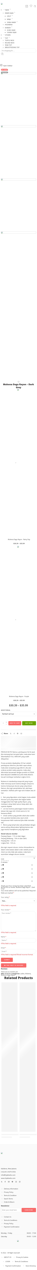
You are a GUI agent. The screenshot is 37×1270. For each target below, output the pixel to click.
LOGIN (7, 1261)
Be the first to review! (13, 965)
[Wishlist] (31, 6)
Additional (5, 710)
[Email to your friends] (21, 733)
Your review (5, 910)
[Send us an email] (9, 1182)
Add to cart (15, 723)
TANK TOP (8, 45)
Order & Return (9, 1202)
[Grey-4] (18, 151)
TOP (6, 38)
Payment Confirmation (11, 1227)
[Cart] (26, 6)
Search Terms (8, 1199)
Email (3, 948)
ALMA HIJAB (11, 30)
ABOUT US (7, 1257)
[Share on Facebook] (14, 733)
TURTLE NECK (9, 40)
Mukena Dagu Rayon (8, 975)
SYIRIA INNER (11, 22)
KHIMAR (8, 28)
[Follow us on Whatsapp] (20, 1182)
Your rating (5, 897)
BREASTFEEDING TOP (12, 47)
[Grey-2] (18, 306)
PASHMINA (9, 25)
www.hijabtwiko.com (8, 1178)
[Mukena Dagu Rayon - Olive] (9, 1057)
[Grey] (18, 98)
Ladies (22, 974)
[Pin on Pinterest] (17, 733)
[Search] (35, 6)
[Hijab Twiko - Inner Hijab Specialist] (6, 4)
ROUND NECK (9, 43)
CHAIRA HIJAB (11, 32)
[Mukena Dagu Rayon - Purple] (16, 620)
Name (3, 937)
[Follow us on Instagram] (16, 1182)
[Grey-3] (18, 204)
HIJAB (7, 10)
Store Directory (31, 1266)
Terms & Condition (10, 1195)
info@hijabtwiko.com (8, 1175)
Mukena (28, 974)
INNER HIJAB (9, 13)
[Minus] (6, 724)
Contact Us (7, 1217)
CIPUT (9, 16)
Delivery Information (11, 1189)
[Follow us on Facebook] (5, 1182)
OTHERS (8, 35)
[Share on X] (10, 733)
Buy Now (29, 723)
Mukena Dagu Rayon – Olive (11, 1134)
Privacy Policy (8, 1192)
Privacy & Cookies (22, 1257)
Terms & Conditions (10, 1220)
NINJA (9, 19)
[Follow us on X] (1, 1181)
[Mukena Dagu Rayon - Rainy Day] (16, 463)
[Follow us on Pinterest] (12, 1182)
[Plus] (6, 722)
